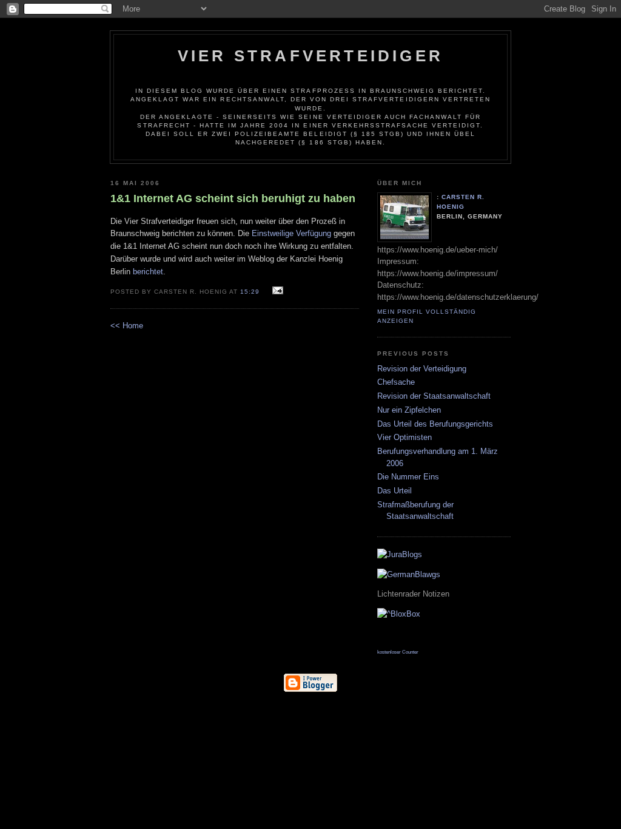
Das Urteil (394, 490)
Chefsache (396, 382)
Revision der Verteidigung (421, 368)
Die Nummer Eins (408, 476)
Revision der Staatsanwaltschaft (434, 396)
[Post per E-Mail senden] (276, 291)
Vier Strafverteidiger (310, 56)
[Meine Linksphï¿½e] (401, 633)
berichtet (148, 271)
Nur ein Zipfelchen (409, 409)
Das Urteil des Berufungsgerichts (435, 423)
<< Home (126, 325)
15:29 (250, 291)
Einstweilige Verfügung (291, 233)
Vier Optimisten (404, 437)
